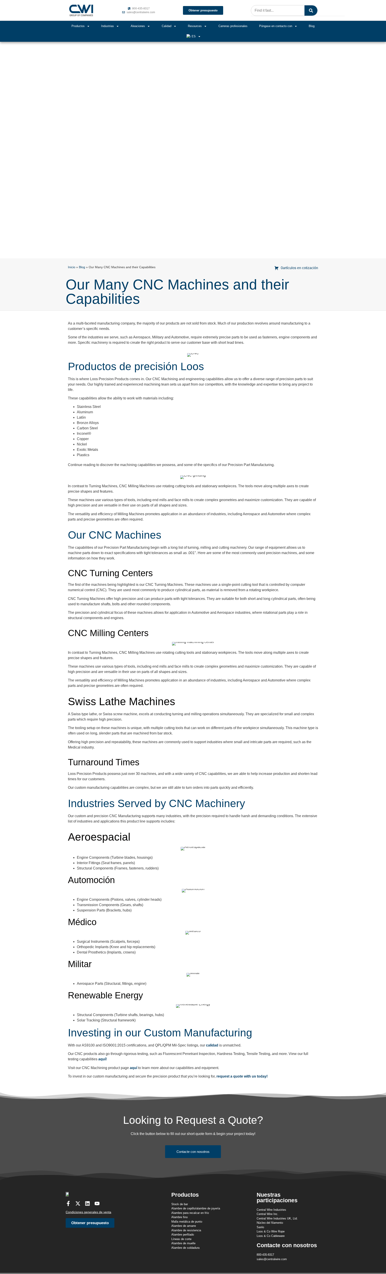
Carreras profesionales (233, 26)
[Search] (310, 10)
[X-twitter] (77, 1203)
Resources (195, 26)
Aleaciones (138, 26)
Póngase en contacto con (275, 26)
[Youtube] (97, 1203)
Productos (78, 26)
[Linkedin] (87, 1203)
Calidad (166, 26)
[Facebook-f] (68, 1203)
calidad (212, 1045)
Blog (312, 26)
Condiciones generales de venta (88, 1212)
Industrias (107, 26)
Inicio (71, 267)
